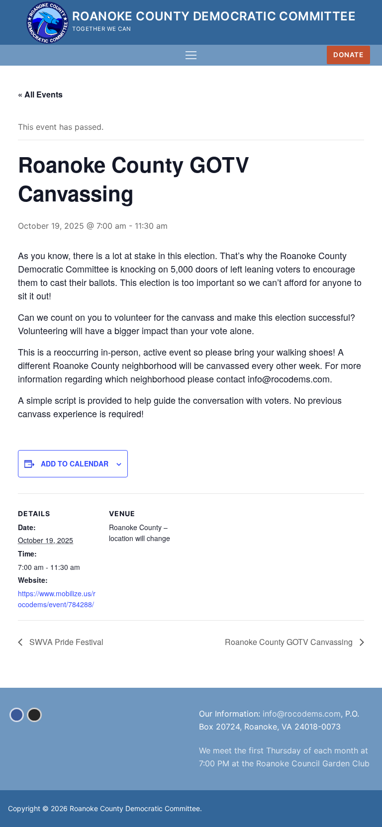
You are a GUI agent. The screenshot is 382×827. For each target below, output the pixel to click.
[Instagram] (34, 715)
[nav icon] (191, 55)
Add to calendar (74, 463)
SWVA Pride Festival (65, 641)
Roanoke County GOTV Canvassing (290, 641)
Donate (348, 55)
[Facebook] (16, 715)
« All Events (40, 94)
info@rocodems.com (302, 714)
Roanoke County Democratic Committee (214, 16)
